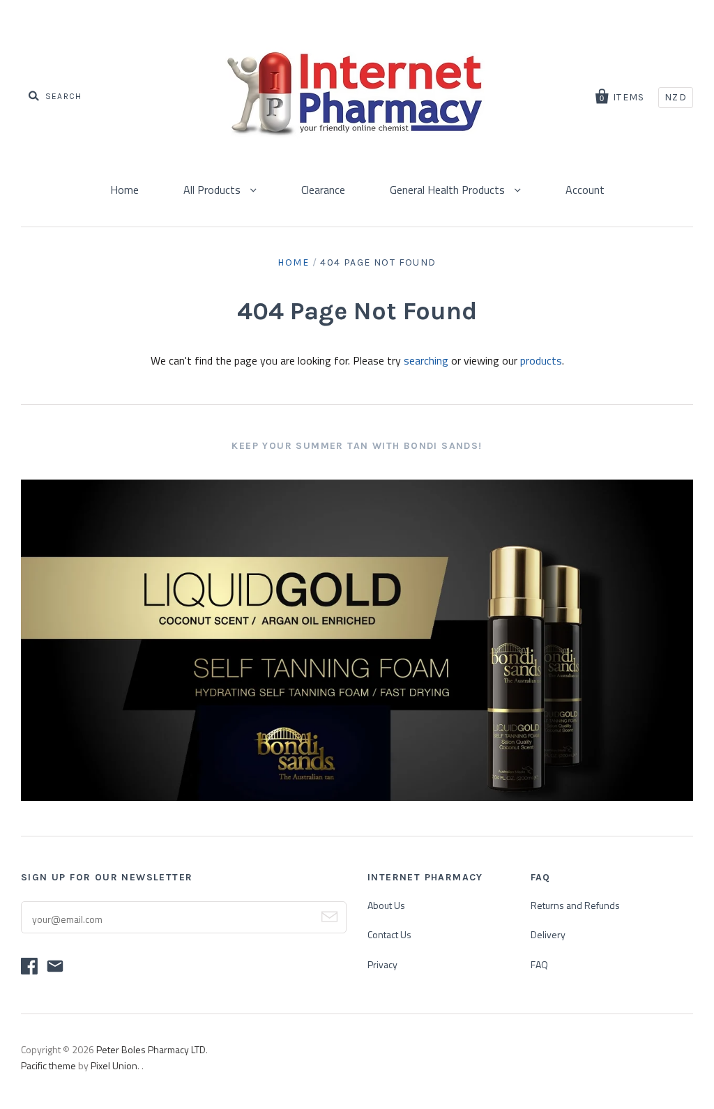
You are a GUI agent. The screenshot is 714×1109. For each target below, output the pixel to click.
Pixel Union (114, 1065)
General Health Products (449, 189)
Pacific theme (48, 1065)
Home (124, 189)
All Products (213, 189)
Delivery (548, 934)
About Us (386, 905)
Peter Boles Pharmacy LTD (151, 1049)
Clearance (323, 189)
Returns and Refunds (575, 905)
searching (426, 360)
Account (585, 189)
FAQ (539, 964)
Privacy (382, 964)
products (541, 360)
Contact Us (389, 934)
